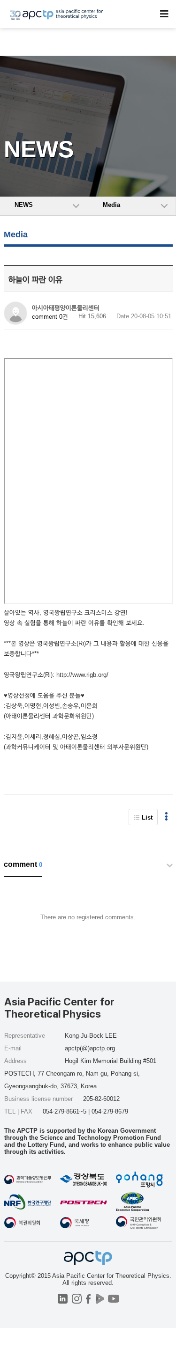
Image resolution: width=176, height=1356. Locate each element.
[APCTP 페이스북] (88, 1299)
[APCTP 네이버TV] (100, 1299)
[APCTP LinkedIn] (63, 1299)
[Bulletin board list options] (166, 817)
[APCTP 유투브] (114, 1299)
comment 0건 (50, 316)
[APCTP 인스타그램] (77, 1299)
